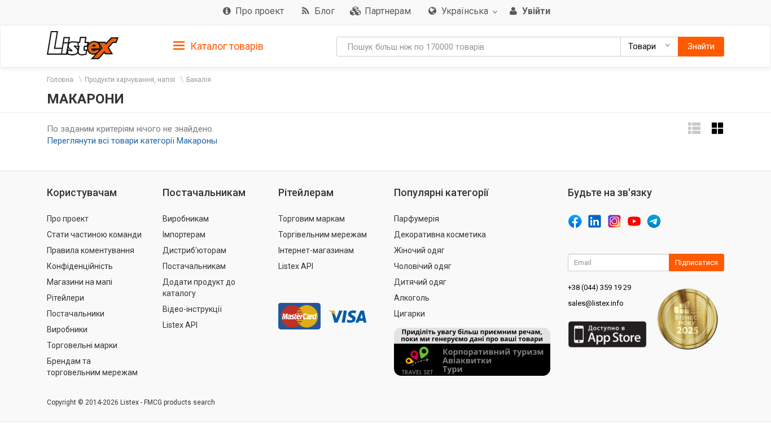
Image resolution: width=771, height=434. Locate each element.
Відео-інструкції (192, 309)
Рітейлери (65, 297)
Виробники (67, 329)
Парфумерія (416, 218)
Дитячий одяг (420, 282)
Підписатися (696, 262)
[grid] (718, 128)
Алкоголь (412, 297)
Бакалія (198, 80)
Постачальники (75, 313)
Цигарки (409, 313)
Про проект (68, 218)
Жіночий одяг (419, 250)
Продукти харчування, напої (130, 80)
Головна (60, 80)
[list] (694, 128)
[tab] (218, 45)
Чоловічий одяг (423, 266)
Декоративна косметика (440, 234)
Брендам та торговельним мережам (92, 367)
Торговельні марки (82, 345)
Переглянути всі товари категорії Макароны (132, 141)
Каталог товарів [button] (226, 46)
